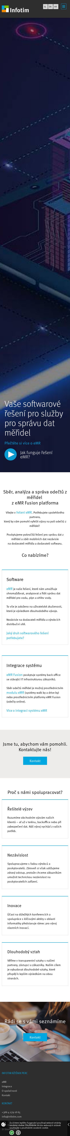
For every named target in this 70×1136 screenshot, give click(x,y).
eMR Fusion (14, 674)
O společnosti (9, 1090)
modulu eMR (15, 692)
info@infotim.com (12, 1116)
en (50, 6)
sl (45, 6)
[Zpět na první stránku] (15, 9)
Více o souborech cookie (18, 1132)
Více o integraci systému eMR (26, 710)
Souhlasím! (11, 1132)
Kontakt (35, 760)
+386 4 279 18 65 (11, 1112)
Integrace (7, 1086)
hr (55, 6)
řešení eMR (24, 512)
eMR (9, 588)
